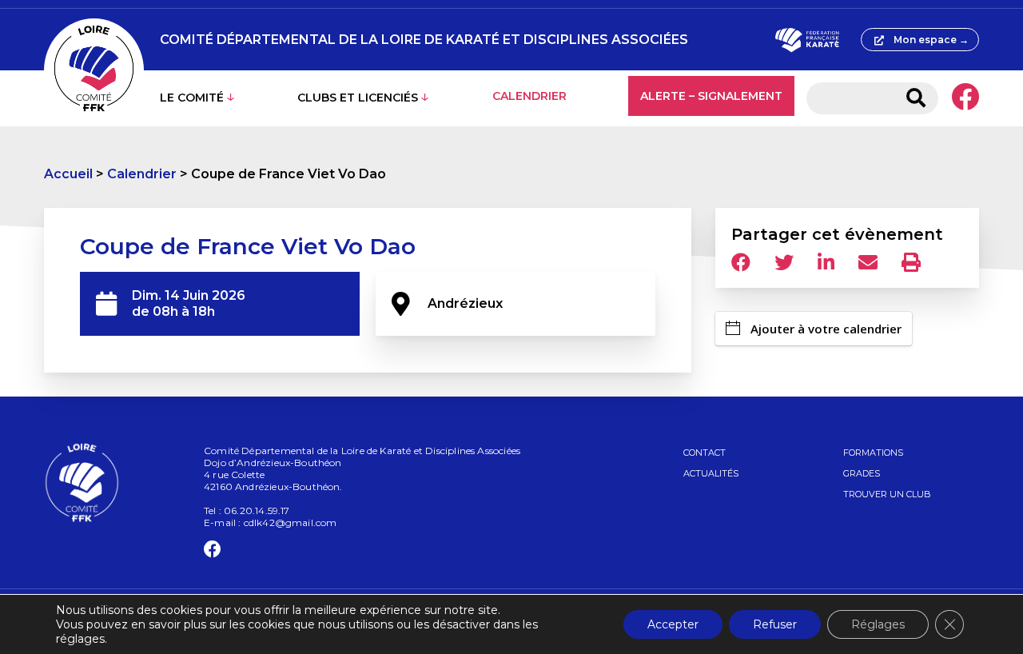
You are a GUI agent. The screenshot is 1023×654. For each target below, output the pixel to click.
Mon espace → (931, 40)
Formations (873, 452)
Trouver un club (887, 494)
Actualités (710, 473)
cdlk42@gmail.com (290, 522)
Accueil (68, 173)
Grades (861, 473)
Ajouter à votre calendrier (826, 329)
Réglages (878, 624)
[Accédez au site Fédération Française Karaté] (806, 40)
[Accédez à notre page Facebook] (965, 98)
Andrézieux (465, 303)
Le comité (192, 97)
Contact (704, 452)
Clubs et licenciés (357, 97)
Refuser (775, 624)
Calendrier (529, 96)
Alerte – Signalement (711, 96)
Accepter (673, 624)
